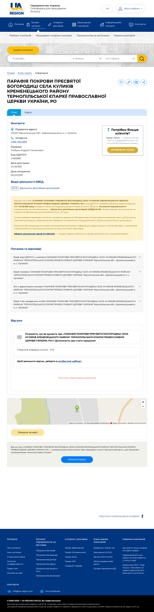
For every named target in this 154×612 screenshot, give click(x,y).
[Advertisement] (77, 490)
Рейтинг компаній (20, 36)
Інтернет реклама (58, 24)
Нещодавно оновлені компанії (54, 36)
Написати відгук (77, 460)
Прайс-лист (12, 569)
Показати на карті (28, 433)
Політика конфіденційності (15, 563)
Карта (28, 112)
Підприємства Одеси (46, 564)
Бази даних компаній (84, 24)
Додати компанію (23, 50)
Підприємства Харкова (46, 555)
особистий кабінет (69, 361)
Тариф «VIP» (70, 561)
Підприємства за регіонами (93, 36)
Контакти (140, 24)
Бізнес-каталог (35, 24)
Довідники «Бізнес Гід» (104, 548)
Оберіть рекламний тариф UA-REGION (34, 234)
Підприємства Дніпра (46, 560)
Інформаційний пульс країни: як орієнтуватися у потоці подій (134, 557)
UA (107, 9)
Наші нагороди (14, 552)
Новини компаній (124, 36)
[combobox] (120, 58)
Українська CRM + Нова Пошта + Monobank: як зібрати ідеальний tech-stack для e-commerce (134, 569)
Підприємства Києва (45, 551)
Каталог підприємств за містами (46, 542)
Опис (14, 112)
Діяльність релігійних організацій (35, 188)
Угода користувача (16, 557)
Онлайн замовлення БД (105, 569)
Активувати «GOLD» (122, 150)
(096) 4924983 (19, 142)
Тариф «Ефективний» (74, 548)
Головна (19, 24)
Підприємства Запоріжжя (48, 576)
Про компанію (13, 548)
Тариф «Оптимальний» (75, 552)
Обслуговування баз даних (103, 563)
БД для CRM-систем (103, 557)
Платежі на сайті (15, 573)
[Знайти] (142, 58)
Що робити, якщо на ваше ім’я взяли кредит (135, 549)
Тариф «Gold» (71, 557)
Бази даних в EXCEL (103, 552)
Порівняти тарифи (73, 566)
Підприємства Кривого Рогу (47, 570)
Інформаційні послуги (113, 24)
